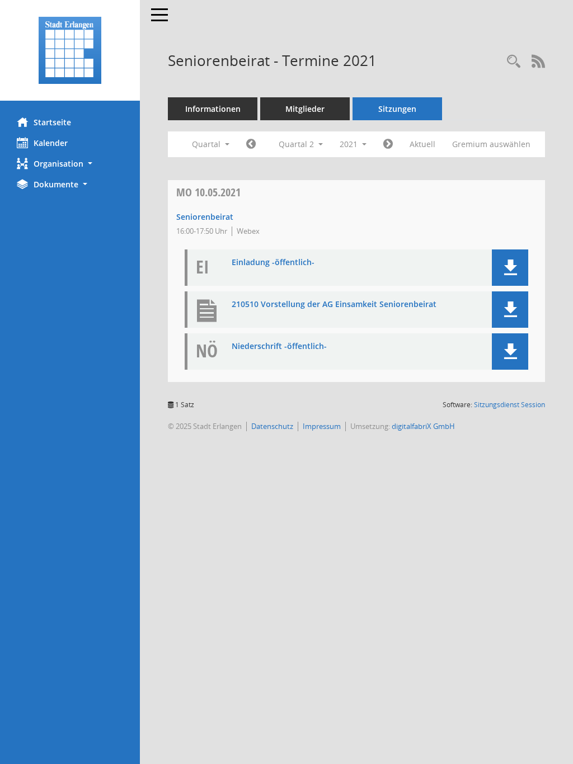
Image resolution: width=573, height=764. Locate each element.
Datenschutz (272, 426)
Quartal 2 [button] (297, 144)
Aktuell (422, 144)
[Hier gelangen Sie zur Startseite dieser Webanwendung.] (70, 50)
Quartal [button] (207, 144)
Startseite (52, 122)
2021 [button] (350, 144)
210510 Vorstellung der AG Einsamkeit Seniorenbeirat (334, 304)
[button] (70, 163)
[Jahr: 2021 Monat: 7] (388, 144)
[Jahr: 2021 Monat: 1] (251, 144)
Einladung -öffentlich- (273, 262)
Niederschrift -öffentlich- (279, 346)
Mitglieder (305, 108)
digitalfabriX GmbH (423, 426)
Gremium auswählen (491, 144)
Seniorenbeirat (204, 216)
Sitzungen (397, 108)
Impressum (322, 426)
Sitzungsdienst (509, 404)
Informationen (213, 108)
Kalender (51, 143)
